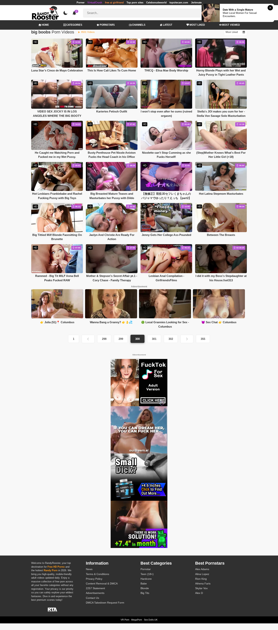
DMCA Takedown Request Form (105, 602)
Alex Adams (202, 569)
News (89, 569)
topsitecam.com (178, 2)
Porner (81, 2)
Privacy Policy (94, 578)
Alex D (199, 592)
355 (203, 338)
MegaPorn (136, 619)
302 (171, 338)
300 (137, 338)
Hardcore (146, 578)
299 (121, 338)
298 (104, 338)
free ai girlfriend (114, 2)
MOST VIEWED (231, 24)
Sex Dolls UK (151, 619)
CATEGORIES (74, 24)
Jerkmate (196, 2)
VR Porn (125, 619)
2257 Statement (95, 588)
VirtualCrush (94, 2)
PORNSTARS (107, 24)
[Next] (186, 339)
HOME (45, 24)
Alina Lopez (202, 574)
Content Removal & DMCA (102, 583)
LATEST (167, 24)
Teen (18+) (147, 574)
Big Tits (145, 592)
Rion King (201, 578)
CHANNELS (138, 24)
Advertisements (95, 592)
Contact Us (92, 597)
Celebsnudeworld (156, 2)
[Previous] (88, 339)
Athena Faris (202, 583)
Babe (144, 583)
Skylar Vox (201, 588)
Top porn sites (135, 2)
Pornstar (146, 569)
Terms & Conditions (97, 574)
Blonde (145, 588)
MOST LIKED (197, 24)
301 (154, 338)
